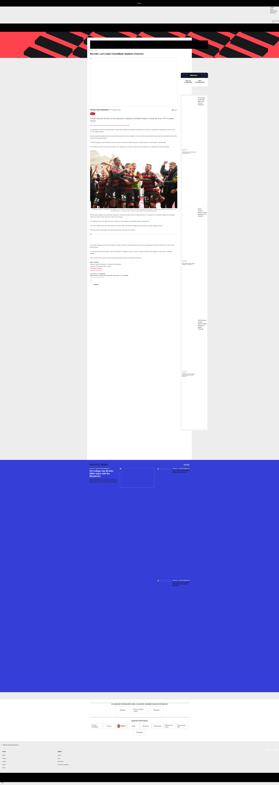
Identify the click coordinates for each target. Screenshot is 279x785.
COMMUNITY (267, 16)
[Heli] (133, 726)
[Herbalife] (156, 710)
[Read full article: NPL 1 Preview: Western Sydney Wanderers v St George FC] (202, 262)
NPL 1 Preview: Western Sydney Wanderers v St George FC (181, 471)
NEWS (234, 16)
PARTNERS (248, 16)
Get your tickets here (96, 270)
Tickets (59, 755)
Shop (59, 758)
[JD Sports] (145, 726)
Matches (4, 758)
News (96, 50)
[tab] (188, 81)
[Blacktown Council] (121, 726)
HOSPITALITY (258, 16)
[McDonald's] (158, 726)
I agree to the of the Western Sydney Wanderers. (107, 279)
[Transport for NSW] (182, 726)
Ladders (4, 761)
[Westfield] (139, 732)
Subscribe (96, 284)
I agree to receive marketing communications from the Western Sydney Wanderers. (112, 281)
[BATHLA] (122, 710)
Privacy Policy (102, 279)
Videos (3, 767)
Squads (4, 764)
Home (91, 50)
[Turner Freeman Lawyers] (139, 710)
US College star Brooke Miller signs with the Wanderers (101, 473)
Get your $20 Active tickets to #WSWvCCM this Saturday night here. (110, 125)
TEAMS (241, 16)
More (275, 16)
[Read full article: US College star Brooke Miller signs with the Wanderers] (202, 151)
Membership (60, 761)
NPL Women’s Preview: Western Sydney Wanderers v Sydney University (188, 375)
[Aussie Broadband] (97, 726)
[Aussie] (109, 726)
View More (186, 464)
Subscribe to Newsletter (63, 764)
